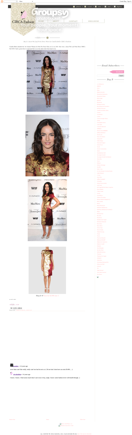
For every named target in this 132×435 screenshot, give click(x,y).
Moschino (99, 217)
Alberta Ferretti (101, 92)
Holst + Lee (99, 169)
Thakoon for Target (101, 256)
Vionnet (99, 266)
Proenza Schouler (101, 238)
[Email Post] (11, 308)
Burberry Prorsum (101, 108)
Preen (98, 236)
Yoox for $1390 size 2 (51, 295)
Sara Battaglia (100, 248)
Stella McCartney (101, 252)
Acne (98, 88)
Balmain (99, 100)
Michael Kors (100, 213)
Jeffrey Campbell (101, 179)
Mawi (98, 211)
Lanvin (98, 193)
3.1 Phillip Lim (100, 84)
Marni (98, 203)
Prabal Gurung (100, 232)
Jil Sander (99, 181)
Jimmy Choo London (102, 183)
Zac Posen (99, 274)
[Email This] (14, 308)
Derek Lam (99, 134)
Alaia (98, 90)
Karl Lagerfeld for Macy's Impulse (105, 187)
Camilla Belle (20, 310)
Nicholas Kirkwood (101, 221)
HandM (99, 167)
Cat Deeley (99, 114)
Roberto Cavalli (100, 244)
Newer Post (12, 419)
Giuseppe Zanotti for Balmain (104, 157)
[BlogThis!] (16, 308)
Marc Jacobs (100, 201)
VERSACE (99, 258)
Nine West (99, 225)
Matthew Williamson (102, 207)
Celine (98, 116)
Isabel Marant (100, 173)
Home (47, 419)
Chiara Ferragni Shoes (102, 118)
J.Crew (98, 175)
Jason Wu (29, 310)
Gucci (98, 161)
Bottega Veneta (101, 104)
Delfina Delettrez (101, 132)
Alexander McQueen (102, 94)
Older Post (82, 419)
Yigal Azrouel (100, 270)
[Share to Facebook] (19, 308)
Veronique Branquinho (102, 262)
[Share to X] (17, 308)
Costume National (101, 126)
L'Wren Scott (100, 191)
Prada (98, 234)
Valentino (99, 260)
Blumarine (99, 102)
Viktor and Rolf (100, 264)
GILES (98, 151)
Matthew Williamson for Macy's (104, 209)
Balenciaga (99, 98)
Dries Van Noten (101, 136)
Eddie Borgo (100, 140)
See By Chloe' (100, 250)
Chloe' (98, 120)
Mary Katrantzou (101, 205)
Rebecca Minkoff (101, 240)
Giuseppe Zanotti (101, 155)
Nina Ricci (99, 223)
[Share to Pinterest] (21, 308)
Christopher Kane (101, 122)
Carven (98, 112)
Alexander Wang (101, 96)
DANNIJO (99, 128)
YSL (98, 268)
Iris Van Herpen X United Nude (104, 171)
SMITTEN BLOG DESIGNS (84, 434)
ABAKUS (99, 86)
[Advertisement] (32, 414)
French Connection (101, 149)
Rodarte (99, 246)
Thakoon (99, 254)
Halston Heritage (101, 165)
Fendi (98, 147)
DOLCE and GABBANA (102, 130)
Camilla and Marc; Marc (103, 110)
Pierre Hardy (100, 230)
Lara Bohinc (100, 195)
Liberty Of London (101, 197)
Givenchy (99, 159)
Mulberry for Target (101, 219)
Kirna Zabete (100, 189)
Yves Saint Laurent (101, 272)
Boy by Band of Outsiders (103, 106)
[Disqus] (47, 337)
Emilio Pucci (100, 145)
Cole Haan (99, 124)
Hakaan (99, 163)
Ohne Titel (99, 227)
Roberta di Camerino (102, 242)
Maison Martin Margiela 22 (103, 199)
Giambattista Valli (101, 153)
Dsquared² (99, 138)
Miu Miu (99, 215)
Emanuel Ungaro (101, 142)
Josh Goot (99, 185)
